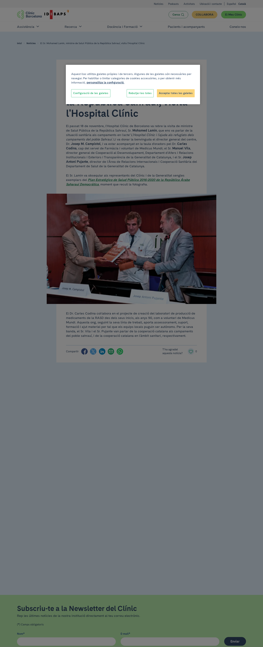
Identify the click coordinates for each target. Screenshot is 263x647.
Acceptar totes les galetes (176, 93)
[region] (133, 84)
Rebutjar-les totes (140, 93)
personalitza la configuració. (105, 82)
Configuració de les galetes (90, 93)
